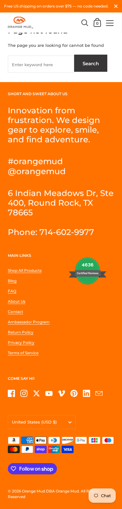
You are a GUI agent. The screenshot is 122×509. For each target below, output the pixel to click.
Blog (12, 280)
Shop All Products (25, 270)
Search (91, 63)
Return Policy (20, 332)
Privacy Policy (21, 342)
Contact (15, 311)
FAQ (12, 291)
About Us (16, 301)
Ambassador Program (29, 322)
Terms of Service (23, 352)
